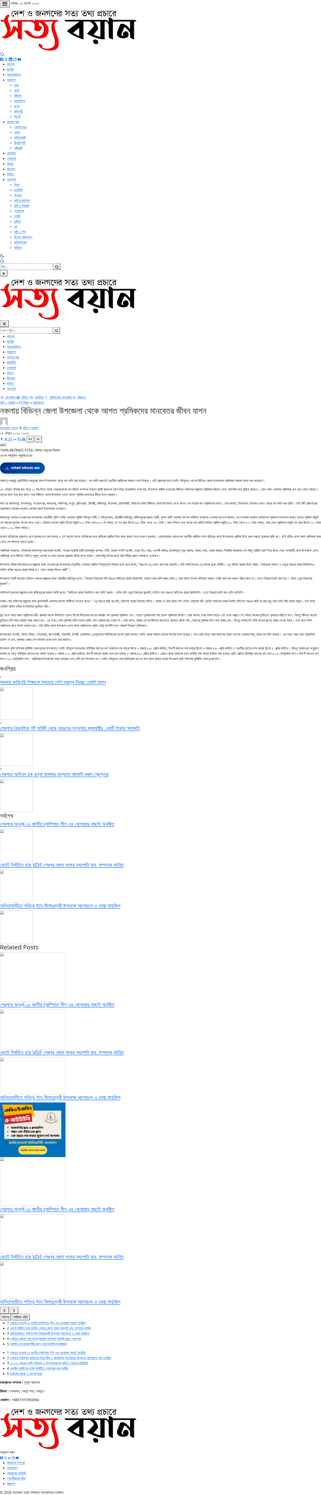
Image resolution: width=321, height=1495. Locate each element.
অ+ (30, 439)
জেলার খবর (13, 121)
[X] (5, 1457)
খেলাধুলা (11, 158)
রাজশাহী (18, 111)
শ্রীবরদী (18, 148)
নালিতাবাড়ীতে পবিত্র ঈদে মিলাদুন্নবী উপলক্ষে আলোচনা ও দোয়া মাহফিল (60, 905)
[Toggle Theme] (160, 256)
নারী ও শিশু (20, 231)
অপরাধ (18, 195)
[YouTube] (19, 59)
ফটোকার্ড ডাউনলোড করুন (25, 468)
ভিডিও (10, 174)
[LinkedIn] (10, 59)
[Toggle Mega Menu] (5, 3)
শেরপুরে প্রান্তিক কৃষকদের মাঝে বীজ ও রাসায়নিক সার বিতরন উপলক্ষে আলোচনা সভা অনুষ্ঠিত (60, 1357)
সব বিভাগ (11, 397)
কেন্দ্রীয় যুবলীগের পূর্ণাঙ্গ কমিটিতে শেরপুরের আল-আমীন (39, 1368)
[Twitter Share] (6, 439)
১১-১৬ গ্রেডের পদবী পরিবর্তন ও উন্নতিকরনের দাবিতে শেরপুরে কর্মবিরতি (49, 1363)
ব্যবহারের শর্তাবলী (16, 1473)
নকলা (17, 132)
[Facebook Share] (2, 439)
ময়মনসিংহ (19, 100)
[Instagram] (15, 59)
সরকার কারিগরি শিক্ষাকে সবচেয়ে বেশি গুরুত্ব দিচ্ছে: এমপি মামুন (53, 682)
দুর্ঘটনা (17, 221)
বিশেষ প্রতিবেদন (23, 237)
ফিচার (10, 163)
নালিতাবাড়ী (20, 137)
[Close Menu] (4, 323)
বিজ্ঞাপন (81, 397)
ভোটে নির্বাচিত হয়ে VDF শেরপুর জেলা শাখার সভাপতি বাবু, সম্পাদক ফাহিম (62, 864)
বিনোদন (11, 169)
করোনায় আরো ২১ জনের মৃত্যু (26, 1373)
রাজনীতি (11, 153)
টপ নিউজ (24, 402)
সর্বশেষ (10, 64)
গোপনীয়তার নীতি (16, 1478)
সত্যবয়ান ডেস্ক (9, 428)
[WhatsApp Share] (11, 439)
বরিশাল (17, 95)
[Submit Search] (56, 266)
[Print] (24, 439)
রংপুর (16, 106)
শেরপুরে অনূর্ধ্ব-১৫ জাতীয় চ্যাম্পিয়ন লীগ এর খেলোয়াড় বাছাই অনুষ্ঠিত (57, 824)
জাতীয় (10, 69)
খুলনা (16, 90)
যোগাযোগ (12, 1468)
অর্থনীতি (18, 190)
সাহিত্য (18, 247)
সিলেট (17, 116)
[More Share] (15, 439)
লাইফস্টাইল (20, 242)
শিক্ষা (16, 184)
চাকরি (17, 216)
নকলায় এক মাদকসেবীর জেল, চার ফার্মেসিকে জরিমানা (38, 1344)
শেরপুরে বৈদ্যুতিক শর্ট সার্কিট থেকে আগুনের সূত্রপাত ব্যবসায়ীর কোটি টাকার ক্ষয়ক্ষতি (70, 728)
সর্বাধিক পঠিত (21, 1317)
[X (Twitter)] (6, 59)
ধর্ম (15, 226)
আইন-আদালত (22, 200)
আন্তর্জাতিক (14, 74)
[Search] (2, 53)
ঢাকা (16, 85)
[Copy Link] (19, 439)
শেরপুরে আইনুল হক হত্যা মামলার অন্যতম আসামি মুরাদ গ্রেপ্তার (54, 774)
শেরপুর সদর (20, 127)
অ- (38, 439)
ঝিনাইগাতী (20, 142)
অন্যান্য (11, 179)
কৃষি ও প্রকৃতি (21, 205)
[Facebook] (1, 59)
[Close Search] (3, 273)
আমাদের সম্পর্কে (16, 1462)
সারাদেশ (11, 80)
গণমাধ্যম (19, 211)
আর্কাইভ (39, 397)
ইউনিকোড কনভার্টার (60, 397)
